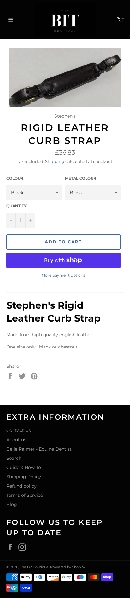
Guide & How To (23, 467)
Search (13, 458)
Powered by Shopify (67, 567)
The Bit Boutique (34, 567)
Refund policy (21, 486)
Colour (14, 178)
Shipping (54, 161)
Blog (11, 504)
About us (16, 439)
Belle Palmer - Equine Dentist (39, 449)
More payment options (63, 275)
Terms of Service (24, 495)
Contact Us (18, 430)
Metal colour (80, 178)
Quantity (16, 205)
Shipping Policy (23, 476)
